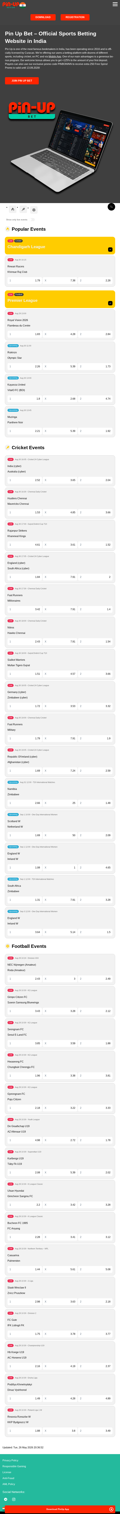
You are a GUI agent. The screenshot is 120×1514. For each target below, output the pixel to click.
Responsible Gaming (14, 1466)
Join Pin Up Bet (22, 80)
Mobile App (55, 56)
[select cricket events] (23, 209)
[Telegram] (5, 1499)
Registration (75, 17)
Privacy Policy (10, 1460)
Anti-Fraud (8, 1478)
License (6, 1472)
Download (43, 17)
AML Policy (8, 1484)
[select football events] (34, 210)
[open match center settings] (111, 207)
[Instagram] (14, 1499)
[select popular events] (12, 209)
